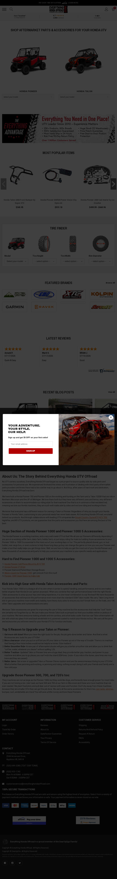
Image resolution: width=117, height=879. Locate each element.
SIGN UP (30, 450)
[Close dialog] (110, 417)
